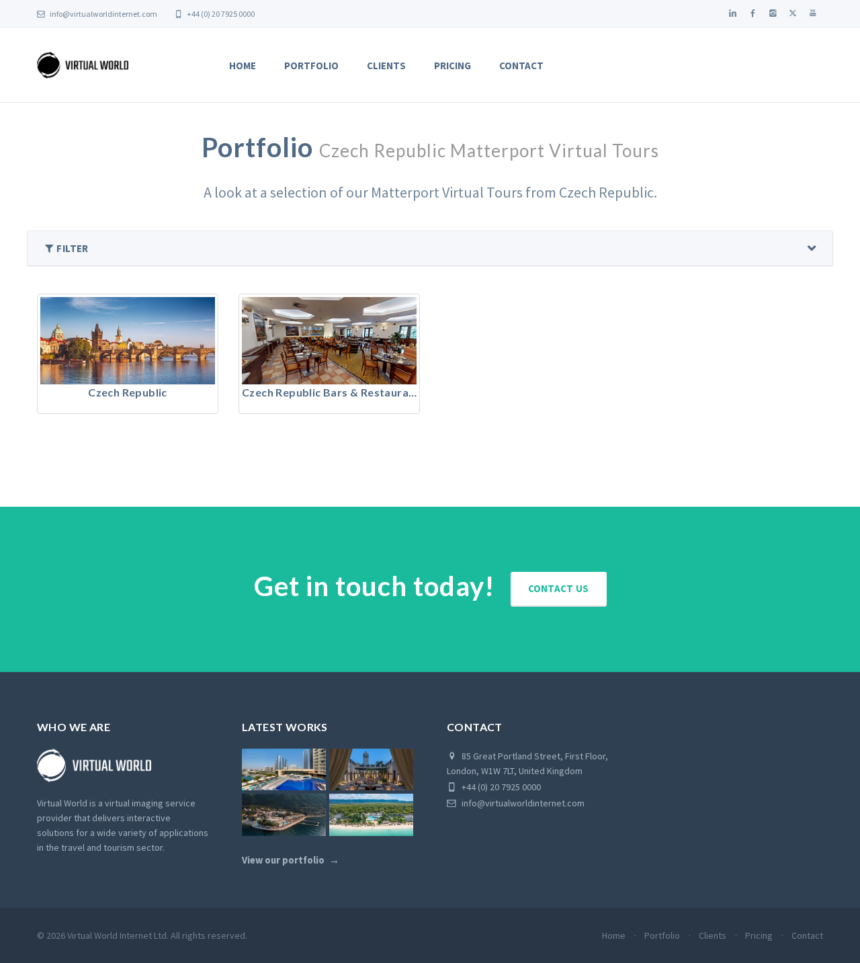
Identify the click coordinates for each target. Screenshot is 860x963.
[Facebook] (752, 13)
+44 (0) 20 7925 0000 (220, 14)
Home (242, 65)
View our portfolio (283, 860)
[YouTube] (813, 13)
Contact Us (558, 588)
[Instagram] (773, 13)
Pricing (452, 65)
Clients (386, 65)
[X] (793, 13)
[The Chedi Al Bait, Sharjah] (371, 770)
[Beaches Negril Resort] (371, 815)
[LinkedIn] (732, 13)
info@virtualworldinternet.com (103, 14)
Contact (521, 65)
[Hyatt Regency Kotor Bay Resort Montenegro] (284, 815)
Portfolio (311, 65)
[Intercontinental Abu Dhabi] (284, 770)
